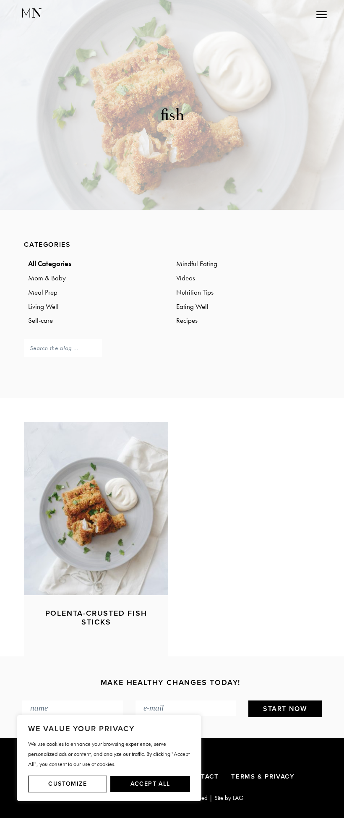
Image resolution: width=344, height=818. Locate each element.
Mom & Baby (47, 277)
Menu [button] (284, 14)
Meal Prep (42, 292)
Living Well (43, 306)
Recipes (187, 320)
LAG (238, 798)
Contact (202, 776)
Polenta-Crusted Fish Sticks (96, 618)
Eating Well (192, 306)
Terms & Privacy (262, 776)
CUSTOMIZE (67, 783)
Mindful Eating (196, 263)
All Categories (49, 263)
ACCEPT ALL (150, 783)
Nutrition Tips (195, 292)
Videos (185, 277)
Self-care (40, 320)
